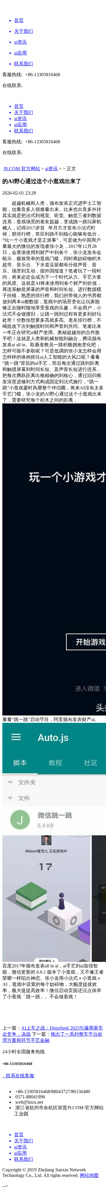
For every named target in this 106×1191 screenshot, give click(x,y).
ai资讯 (51, 168)
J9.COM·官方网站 (22, 168)
